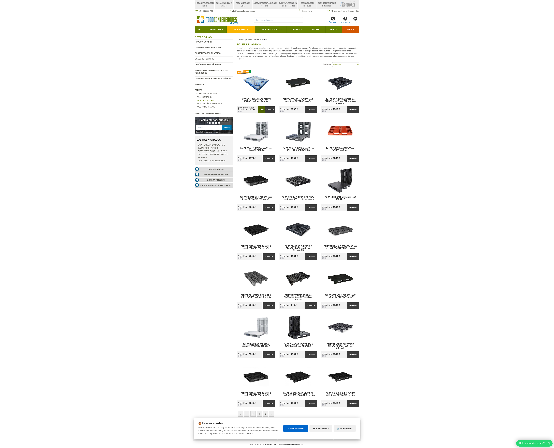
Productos (215, 29)
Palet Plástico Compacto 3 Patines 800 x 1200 (340, 149)
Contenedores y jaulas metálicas (213, 78)
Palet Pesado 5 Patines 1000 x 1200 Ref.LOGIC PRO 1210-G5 (256, 394)
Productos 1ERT (203, 41)
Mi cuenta (345, 22)
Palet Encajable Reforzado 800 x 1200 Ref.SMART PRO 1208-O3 (340, 247)
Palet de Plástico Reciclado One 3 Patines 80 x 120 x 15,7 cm (255, 296)
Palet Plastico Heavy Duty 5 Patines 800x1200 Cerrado (298, 345)
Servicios (297, 29)
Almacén (199, 84)
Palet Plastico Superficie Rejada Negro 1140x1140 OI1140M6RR (298, 248)
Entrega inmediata (216, 180)
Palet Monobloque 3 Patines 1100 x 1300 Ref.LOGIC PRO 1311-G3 (298, 394)
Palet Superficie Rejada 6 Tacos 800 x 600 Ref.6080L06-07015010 (298, 297)
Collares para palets (208, 93)
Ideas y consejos (270, 29)
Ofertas (316, 29)
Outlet (333, 29)
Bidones (202, 157)
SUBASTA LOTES (240, 29)
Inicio (241, 39)
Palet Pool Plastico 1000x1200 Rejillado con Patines (298, 149)
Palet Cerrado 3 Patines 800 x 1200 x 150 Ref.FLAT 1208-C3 (298, 100)
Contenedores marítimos (212, 154)
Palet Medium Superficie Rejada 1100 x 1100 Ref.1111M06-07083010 (298, 198)
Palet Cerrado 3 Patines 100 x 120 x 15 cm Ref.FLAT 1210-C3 (340, 296)
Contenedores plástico (208, 53)
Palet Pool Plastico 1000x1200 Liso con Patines (256, 149)
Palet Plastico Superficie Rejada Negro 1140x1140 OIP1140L (340, 346)
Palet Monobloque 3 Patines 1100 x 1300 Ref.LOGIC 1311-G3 (340, 394)
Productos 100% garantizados (215, 185)
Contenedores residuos (208, 47)
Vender (350, 29)
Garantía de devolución (216, 174)
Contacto (333, 22)
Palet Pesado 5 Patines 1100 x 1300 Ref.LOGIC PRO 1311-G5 (256, 247)
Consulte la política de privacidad (207, 132)
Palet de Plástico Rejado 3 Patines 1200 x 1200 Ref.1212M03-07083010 (340, 101)
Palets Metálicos (205, 106)
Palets (198, 90)
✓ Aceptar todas (295, 428)
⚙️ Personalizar (344, 428)
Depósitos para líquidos (208, 64)
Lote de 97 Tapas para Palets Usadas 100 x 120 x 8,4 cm (256, 100)
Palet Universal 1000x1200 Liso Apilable (340, 198)
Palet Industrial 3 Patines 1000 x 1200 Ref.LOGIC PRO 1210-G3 (256, 198)
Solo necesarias (321, 428)
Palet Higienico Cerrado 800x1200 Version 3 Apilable (256, 345)
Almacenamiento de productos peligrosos (211, 71)
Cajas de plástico (204, 58)
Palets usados (204, 97)
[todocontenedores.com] (217, 19)
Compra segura (216, 169)
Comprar (270, 110)
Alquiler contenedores (208, 113)
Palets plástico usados (209, 103)
